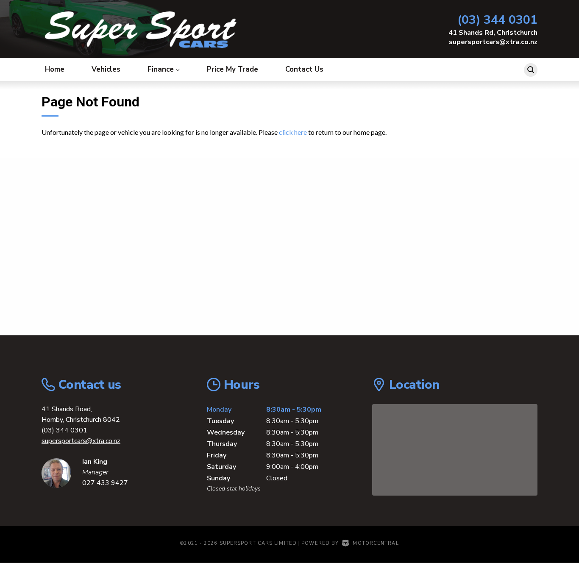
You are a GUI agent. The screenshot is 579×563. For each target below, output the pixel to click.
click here (293, 132)
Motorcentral (375, 543)
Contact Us (304, 69)
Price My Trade (232, 69)
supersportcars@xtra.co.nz (493, 42)
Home (54, 69)
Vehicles (106, 69)
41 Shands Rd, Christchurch (492, 32)
